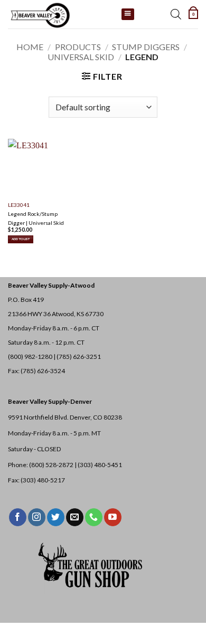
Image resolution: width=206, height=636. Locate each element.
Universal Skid (81, 57)
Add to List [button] (21, 239)
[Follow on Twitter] (55, 517)
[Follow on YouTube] (112, 517)
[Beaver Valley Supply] (61, 14)
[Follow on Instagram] (36, 517)
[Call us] (93, 517)
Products (78, 47)
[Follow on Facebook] (17, 517)
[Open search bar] (176, 14)
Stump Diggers (146, 47)
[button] (193, 14)
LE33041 (19, 205)
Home (29, 47)
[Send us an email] (74, 517)
